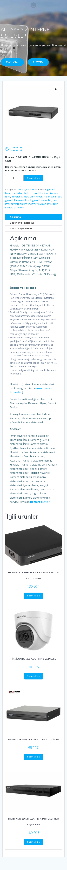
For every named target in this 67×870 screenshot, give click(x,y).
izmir (55, 200)
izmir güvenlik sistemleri (17, 203)
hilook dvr (49, 196)
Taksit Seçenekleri (21, 228)
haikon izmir (30, 193)
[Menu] (33, 5)
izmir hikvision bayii (41, 203)
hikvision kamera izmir (23, 196)
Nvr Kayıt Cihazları (27, 189)
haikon (19, 193)
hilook (39, 196)
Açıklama (15, 216)
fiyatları (40, 502)
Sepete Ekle (33, 178)
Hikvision (43, 193)
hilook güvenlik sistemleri (38, 200)
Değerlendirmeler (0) (22, 222)
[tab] (33, 217)
